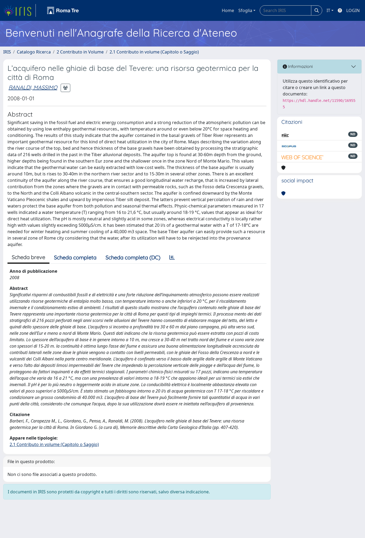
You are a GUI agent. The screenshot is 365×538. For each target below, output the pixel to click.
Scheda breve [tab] (28, 257)
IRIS (7, 52)
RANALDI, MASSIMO (33, 87)
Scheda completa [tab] (75, 257)
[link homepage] (19, 10)
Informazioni (300, 66)
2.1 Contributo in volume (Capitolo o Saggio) (154, 52)
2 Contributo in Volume (80, 52)
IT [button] (328, 10)
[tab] (172, 257)
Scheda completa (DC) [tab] (133, 257)
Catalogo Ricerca (34, 52)
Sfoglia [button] (245, 10)
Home (228, 10)
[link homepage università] (63, 10)
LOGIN (353, 10)
